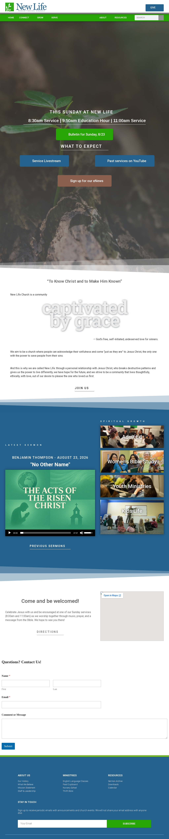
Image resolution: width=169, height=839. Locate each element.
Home (11, 17)
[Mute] (81, 532)
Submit (8, 746)
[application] (50, 533)
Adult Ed (132, 437)
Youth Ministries (132, 486)
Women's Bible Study (132, 461)
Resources (121, 17)
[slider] (45, 533)
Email (6, 697)
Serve (54, 17)
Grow (40, 17)
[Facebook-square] (73, 764)
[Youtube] (96, 764)
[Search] (161, 17)
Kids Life (132, 511)
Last (55, 689)
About (102, 17)
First (4, 689)
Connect (24, 17)
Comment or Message (14, 714)
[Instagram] (84, 764)
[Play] (9, 532)
